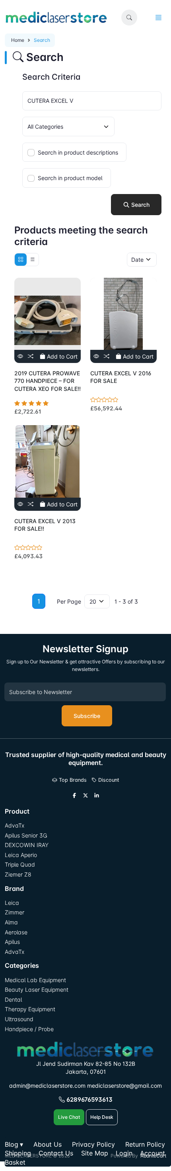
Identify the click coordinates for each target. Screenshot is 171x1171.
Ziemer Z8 (18, 874)
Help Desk (101, 1117)
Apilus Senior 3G (26, 835)
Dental (13, 999)
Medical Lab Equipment (35, 980)
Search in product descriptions (78, 152)
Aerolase (16, 932)
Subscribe (87, 715)
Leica (12, 902)
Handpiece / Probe (29, 1029)
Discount (108, 780)
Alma (11, 922)
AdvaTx (14, 825)
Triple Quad (20, 864)
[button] (129, 17)
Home (17, 40)
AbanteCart (153, 1156)
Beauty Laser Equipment (36, 989)
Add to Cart (61, 356)
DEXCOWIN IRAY (27, 844)
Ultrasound (19, 1019)
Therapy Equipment (30, 1009)
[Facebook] (74, 795)
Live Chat (69, 1117)
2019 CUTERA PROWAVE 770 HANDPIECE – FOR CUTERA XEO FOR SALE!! (47, 381)
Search (140, 204)
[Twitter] (85, 795)
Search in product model (70, 178)
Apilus (12, 941)
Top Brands (72, 780)
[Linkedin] (96, 795)
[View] (20, 356)
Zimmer (15, 912)
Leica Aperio (21, 854)
